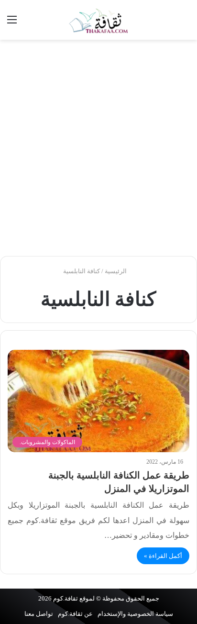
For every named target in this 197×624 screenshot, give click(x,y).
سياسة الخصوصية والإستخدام (135, 613)
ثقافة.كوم (65, 598)
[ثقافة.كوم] (98, 20)
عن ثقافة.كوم (75, 613)
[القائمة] (12, 23)
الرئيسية (116, 271)
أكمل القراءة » (163, 555)
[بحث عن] (185, 23)
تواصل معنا (38, 613)
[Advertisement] (98, 147)
